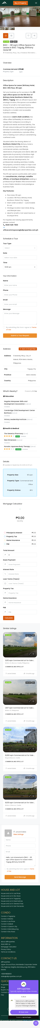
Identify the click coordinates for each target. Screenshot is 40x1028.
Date (5, 253)
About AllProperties (8, 942)
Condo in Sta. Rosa (8, 932)
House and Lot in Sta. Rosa (10, 896)
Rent (15, 41)
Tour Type (7, 243)
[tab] (5, 35)
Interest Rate (8, 569)
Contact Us (5, 992)
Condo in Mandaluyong (9, 929)
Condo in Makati (7, 924)
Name (5, 281)
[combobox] (20, 248)
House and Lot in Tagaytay (11, 899)
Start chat (24, 1012)
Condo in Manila (7, 919)
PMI (4, 607)
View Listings (18, 834)
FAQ (2, 995)
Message (7, 309)
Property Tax (8, 588)
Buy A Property (20, 3)
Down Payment (9, 560)
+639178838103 (6, 974)
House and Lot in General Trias (12, 904)
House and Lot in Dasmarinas (12, 901)
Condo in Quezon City (9, 926)
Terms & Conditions (8, 952)
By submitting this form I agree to (21, 328)
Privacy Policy (6, 949)
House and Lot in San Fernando (12, 906)
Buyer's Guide (6, 990)
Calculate (9, 618)
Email (5, 300)
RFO (11, 41)
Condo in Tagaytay (8, 916)
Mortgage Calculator (8, 947)
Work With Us (5, 944)
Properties (4, 985)
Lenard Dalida (11, 673)
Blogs (3, 987)
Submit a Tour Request (20, 335)
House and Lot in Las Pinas (10, 893)
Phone (5, 290)
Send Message (20, 877)
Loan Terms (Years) (11, 579)
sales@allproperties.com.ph (11, 976)
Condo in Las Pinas (8, 921)
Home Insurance (10, 598)
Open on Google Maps (28, 349)
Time (5, 263)
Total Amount (8, 550)
